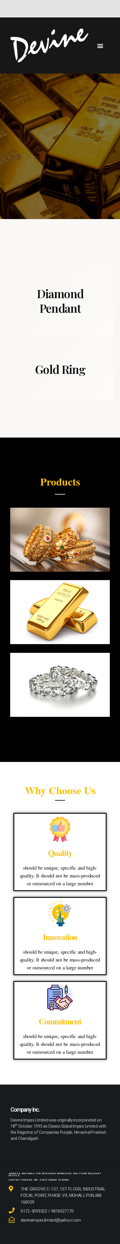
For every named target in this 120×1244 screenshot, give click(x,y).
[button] (100, 45)
